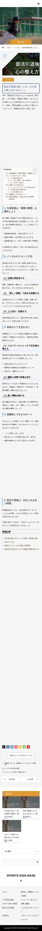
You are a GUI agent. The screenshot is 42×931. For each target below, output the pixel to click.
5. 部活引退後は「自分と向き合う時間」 (21, 197)
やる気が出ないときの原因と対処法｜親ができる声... (11, 814)
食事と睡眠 (25, 904)
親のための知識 (8, 908)
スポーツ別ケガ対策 (9, 904)
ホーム (4, 892)
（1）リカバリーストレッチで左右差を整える (22, 187)
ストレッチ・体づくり (29, 900)
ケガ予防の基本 (8, 900)
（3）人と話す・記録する (16, 182)
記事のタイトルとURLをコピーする (21, 755)
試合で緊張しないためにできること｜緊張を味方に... (30, 814)
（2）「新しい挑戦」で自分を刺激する (20, 180)
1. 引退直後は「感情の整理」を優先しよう (21, 173)
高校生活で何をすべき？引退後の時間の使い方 (21, 549)
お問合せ (5, 915)
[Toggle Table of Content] (33, 170)
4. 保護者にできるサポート (16, 194)
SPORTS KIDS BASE (16, 3)
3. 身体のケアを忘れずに (15, 185)
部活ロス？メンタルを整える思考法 (17, 545)
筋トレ (24, 772)
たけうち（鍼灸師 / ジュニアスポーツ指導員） (20, 763)
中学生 (14, 772)
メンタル (8, 80)
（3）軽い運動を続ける (16, 192)
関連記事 (11, 199)
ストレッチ (8, 772)
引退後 (19, 772)
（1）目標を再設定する (16, 178)
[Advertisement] (21, 140)
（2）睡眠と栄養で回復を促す (18, 189)
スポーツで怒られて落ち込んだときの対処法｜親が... (11, 837)
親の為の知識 (15, 768)
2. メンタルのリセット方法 (16, 176)
